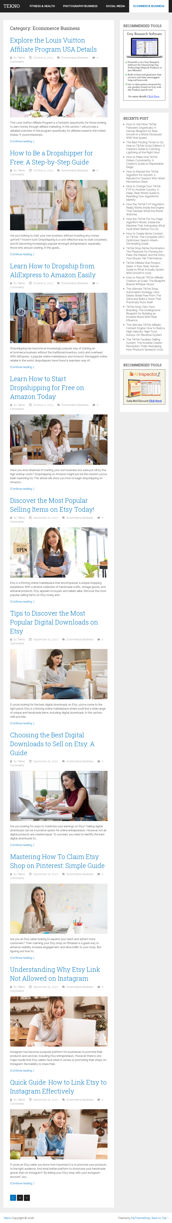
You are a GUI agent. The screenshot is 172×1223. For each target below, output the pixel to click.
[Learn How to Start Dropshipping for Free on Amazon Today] (59, 439)
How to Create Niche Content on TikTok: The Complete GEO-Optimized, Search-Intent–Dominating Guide (145, 238)
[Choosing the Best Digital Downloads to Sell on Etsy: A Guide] (59, 796)
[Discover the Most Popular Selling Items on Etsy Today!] (59, 552)
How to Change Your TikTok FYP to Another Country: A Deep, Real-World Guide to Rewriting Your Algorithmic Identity (143, 193)
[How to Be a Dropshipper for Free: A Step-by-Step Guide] (59, 205)
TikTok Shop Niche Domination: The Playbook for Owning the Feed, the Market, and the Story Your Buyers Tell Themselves (145, 253)
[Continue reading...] (22, 141)
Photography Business (80, 6)
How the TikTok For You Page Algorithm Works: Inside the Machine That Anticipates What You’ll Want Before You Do (145, 224)
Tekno (11, 6)
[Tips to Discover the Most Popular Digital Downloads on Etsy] (59, 674)
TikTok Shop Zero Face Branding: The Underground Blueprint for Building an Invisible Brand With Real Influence (143, 313)
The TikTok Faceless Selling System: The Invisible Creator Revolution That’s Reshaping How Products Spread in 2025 (144, 344)
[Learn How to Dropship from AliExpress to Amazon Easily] (59, 318)
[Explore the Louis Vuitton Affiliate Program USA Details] (59, 92)
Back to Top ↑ (160, 1218)
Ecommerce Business (148, 6)
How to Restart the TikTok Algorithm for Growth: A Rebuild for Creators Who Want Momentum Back (145, 176)
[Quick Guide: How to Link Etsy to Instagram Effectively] (59, 1134)
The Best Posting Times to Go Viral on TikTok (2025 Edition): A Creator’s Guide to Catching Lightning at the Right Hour (145, 147)
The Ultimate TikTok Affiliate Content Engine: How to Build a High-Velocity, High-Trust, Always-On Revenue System (145, 330)
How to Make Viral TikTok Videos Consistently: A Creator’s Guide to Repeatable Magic (144, 162)
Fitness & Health (42, 6)
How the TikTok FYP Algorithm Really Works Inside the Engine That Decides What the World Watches (145, 209)
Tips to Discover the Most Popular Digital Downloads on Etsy (54, 622)
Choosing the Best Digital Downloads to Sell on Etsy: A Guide (52, 744)
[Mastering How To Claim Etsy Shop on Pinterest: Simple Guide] (59, 909)
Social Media (115, 6)
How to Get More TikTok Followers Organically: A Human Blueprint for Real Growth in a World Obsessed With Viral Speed (144, 131)
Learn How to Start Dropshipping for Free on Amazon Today (47, 387)
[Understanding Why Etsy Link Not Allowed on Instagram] (59, 1021)
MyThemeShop (140, 1218)
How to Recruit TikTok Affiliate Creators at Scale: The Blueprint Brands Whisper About (145, 281)
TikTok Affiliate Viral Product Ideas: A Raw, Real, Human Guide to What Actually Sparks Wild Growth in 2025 (145, 268)
